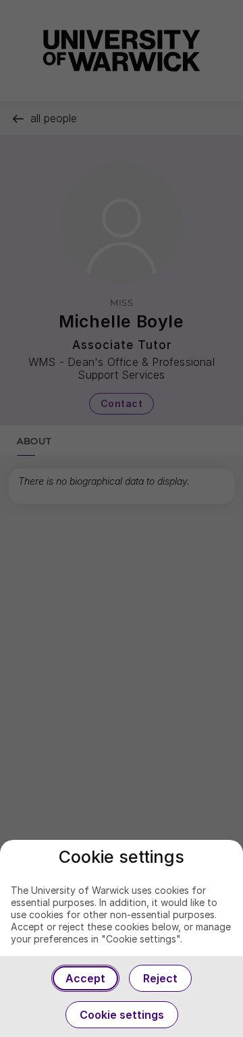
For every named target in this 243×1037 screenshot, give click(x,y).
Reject (160, 978)
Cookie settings (122, 1014)
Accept (85, 978)
